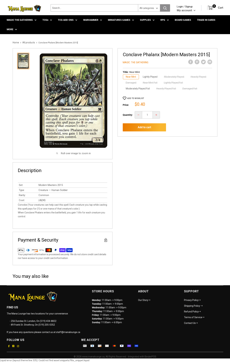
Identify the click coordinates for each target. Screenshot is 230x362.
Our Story (143, 300)
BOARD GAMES (183, 20)
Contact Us (190, 323)
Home (16, 42)
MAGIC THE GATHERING (20, 20)
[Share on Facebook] (190, 62)
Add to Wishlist (135, 98)
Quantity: (128, 115)
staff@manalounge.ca (68, 332)
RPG (162, 20)
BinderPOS (150, 356)
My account (185, 10)
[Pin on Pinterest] (197, 62)
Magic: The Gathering (135, 62)
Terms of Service (193, 317)
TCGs (45, 20)
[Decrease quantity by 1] (138, 114)
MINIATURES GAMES (119, 20)
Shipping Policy (192, 305)
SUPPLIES (145, 20)
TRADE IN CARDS (206, 20)
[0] (210, 8)
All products (28, 42)
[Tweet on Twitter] (203, 62)
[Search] (165, 8)
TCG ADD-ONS (66, 20)
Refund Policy (191, 311)
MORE (10, 29)
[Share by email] (209, 62)
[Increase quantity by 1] (156, 114)
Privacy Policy (191, 300)
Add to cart (144, 127)
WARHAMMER (90, 20)
